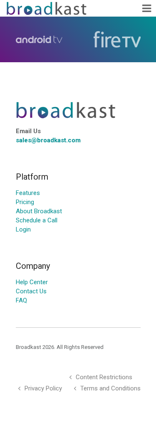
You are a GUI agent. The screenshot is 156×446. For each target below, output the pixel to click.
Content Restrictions (104, 377)
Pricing (25, 202)
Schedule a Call (36, 220)
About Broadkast (39, 211)
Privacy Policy (43, 388)
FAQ (21, 300)
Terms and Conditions (110, 388)
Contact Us (31, 291)
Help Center (32, 282)
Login (23, 229)
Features (28, 193)
